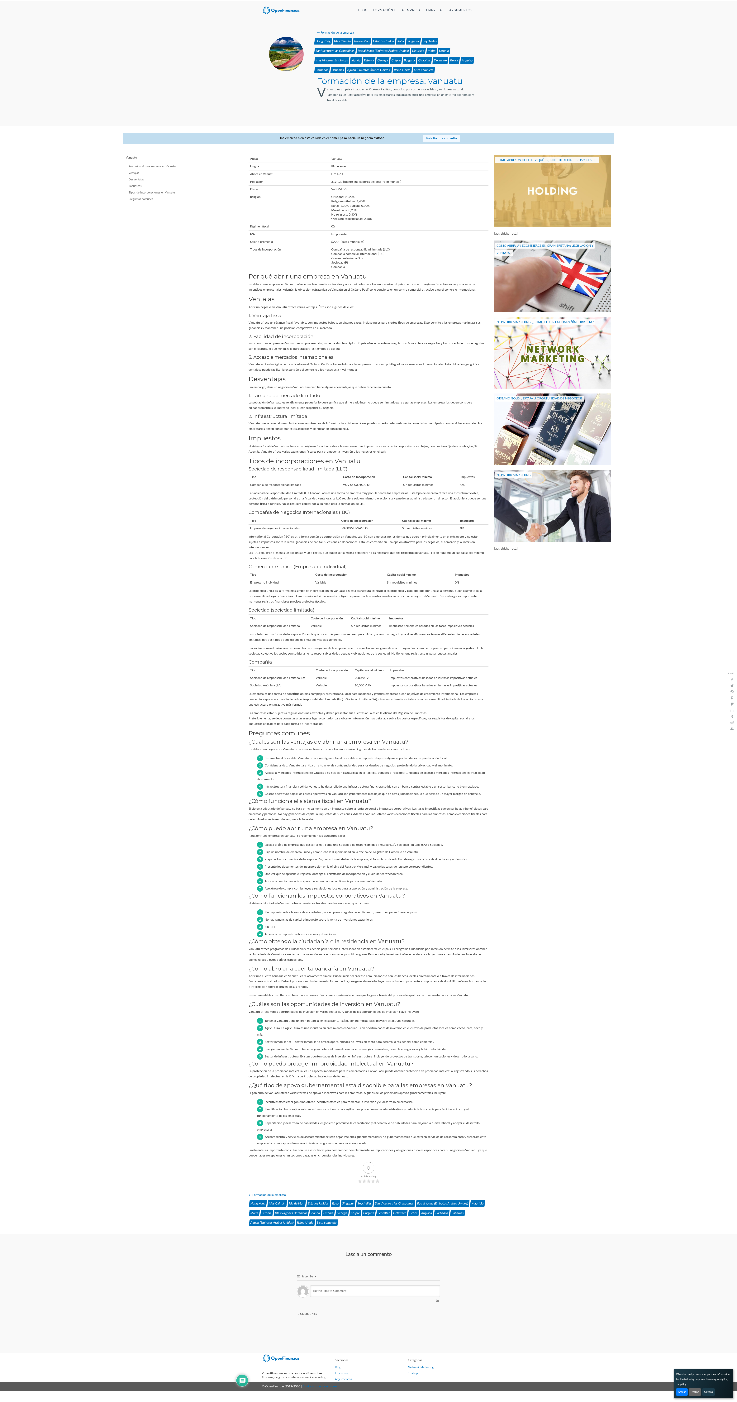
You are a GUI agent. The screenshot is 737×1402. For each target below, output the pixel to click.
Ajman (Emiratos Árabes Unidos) (369, 70)
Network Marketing (514, 475)
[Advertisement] (70, 79)
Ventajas (134, 173)
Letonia (444, 50)
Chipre (396, 60)
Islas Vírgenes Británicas (332, 60)
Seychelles (430, 41)
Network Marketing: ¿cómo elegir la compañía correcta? (545, 322)
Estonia (369, 60)
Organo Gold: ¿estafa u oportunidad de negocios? (539, 398)
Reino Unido (402, 70)
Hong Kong (323, 41)
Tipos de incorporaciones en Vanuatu (152, 192)
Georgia (382, 60)
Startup (413, 1373)
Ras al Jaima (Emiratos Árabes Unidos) (383, 50)
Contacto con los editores (319, 1386)
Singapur (413, 41)
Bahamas (338, 70)
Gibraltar (424, 60)
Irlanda (356, 60)
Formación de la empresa (397, 10)
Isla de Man (362, 41)
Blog (362, 10)
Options (708, 1392)
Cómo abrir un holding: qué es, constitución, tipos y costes (547, 160)
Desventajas (136, 179)
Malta (432, 50)
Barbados (322, 70)
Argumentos (460, 10)
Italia (400, 41)
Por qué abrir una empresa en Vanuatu (152, 166)
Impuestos (135, 186)
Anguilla (467, 60)
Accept (682, 1392)
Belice (454, 60)
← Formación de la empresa (335, 32)
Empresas (435, 10)
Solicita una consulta (441, 138)
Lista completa (424, 70)
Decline (695, 1392)
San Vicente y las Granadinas (335, 50)
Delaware (440, 60)
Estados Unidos (383, 41)
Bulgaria (409, 60)
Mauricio (418, 50)
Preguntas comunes (141, 199)
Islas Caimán (342, 41)
